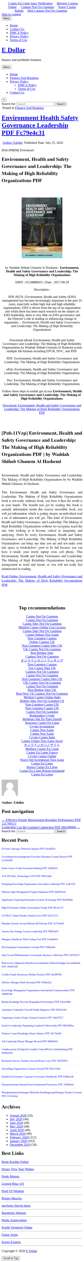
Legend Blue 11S (13, 1183)
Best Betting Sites (42, 653)
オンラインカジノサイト (42, 745)
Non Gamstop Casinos (42, 638)
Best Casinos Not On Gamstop (47, 10)
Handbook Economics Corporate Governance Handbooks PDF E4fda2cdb (38, 1076)
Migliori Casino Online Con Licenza (42, 627)
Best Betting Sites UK (42, 690)
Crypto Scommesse (42, 726)
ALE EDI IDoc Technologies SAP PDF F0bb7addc (27, 876)
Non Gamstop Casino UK (42, 704)
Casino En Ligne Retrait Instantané (42, 770)
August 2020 (18, 1115)
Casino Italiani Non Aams (42, 634)
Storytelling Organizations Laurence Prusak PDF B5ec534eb (31, 1068)
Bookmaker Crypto (42, 715)
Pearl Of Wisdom (13, 1191)
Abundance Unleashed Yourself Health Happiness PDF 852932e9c (34, 1009)
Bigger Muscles (12, 1198)
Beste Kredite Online (15, 1162)
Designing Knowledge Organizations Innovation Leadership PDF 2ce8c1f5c (38, 884)
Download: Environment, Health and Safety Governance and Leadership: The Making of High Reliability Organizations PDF (42, 409)
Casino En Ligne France (42, 752)
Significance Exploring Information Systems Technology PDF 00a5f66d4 (37, 899)
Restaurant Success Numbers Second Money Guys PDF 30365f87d (34, 1060)
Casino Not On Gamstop (42, 616)
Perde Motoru (10, 1176)
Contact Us (17, 29)
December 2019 (20, 1144)
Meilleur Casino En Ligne (42, 749)
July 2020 (16, 1119)
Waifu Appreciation (14, 1220)
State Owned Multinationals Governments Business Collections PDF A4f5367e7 (41, 955)
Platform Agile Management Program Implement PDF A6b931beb (34, 892)
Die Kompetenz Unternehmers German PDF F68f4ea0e (28, 947)
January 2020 (18, 1141)
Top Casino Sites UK (42, 668)
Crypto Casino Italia (42, 737)
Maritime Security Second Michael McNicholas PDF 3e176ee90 (33, 923)
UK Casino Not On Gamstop (42, 649)
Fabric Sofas (10, 1234)
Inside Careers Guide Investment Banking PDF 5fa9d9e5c (30, 868)
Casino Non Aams (42, 730)
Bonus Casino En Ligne (42, 767)
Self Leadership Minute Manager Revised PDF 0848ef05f (30, 1041)
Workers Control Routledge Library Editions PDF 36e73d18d (31, 1033)
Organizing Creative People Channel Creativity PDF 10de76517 (32, 1017)
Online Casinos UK (42, 642)
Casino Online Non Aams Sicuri (42, 741)
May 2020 (16, 1126)
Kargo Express (11, 1242)
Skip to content (11, 14)
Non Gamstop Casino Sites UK (42, 645)
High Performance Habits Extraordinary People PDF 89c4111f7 (33, 907)
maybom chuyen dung (16, 1205)
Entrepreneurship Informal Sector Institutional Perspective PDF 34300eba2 (38, 1084)
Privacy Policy (19, 36)
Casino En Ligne (42, 763)
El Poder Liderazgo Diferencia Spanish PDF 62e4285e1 (29, 848)
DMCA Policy (19, 32)
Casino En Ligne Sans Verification (30, 3)
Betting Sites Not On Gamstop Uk (42, 701)
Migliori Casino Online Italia (42, 697)
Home (14, 25)
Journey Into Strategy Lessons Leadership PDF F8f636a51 (30, 931)
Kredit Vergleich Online (17, 1227)
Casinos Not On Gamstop (37, 7)
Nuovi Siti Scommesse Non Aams (42, 760)
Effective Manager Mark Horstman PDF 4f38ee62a (26, 982)
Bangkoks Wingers (14, 1213)
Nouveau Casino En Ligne (42, 722)
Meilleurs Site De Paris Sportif (42, 719)
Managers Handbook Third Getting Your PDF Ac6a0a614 (30, 939)
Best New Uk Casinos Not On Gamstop (42, 693)
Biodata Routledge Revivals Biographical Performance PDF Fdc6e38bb (36, 1002)
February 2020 (19, 1137)
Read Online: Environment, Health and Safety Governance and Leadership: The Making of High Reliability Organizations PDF (42, 580)
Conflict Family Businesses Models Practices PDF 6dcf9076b (32, 974)
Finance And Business (24, 78)
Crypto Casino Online (42, 756)
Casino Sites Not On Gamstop (42, 623)
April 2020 (17, 1130)
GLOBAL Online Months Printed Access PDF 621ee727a (30, 915)
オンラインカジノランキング (42, 660)
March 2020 (17, 1133)
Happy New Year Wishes (18, 1169)
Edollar (12, 142)
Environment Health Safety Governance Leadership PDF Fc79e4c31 (40, 125)
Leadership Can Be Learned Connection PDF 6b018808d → (41, 827)
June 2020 (16, 1122)
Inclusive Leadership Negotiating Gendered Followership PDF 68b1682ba (38, 1025)
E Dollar (13, 49)
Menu (6, 18)
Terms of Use (18, 40)
